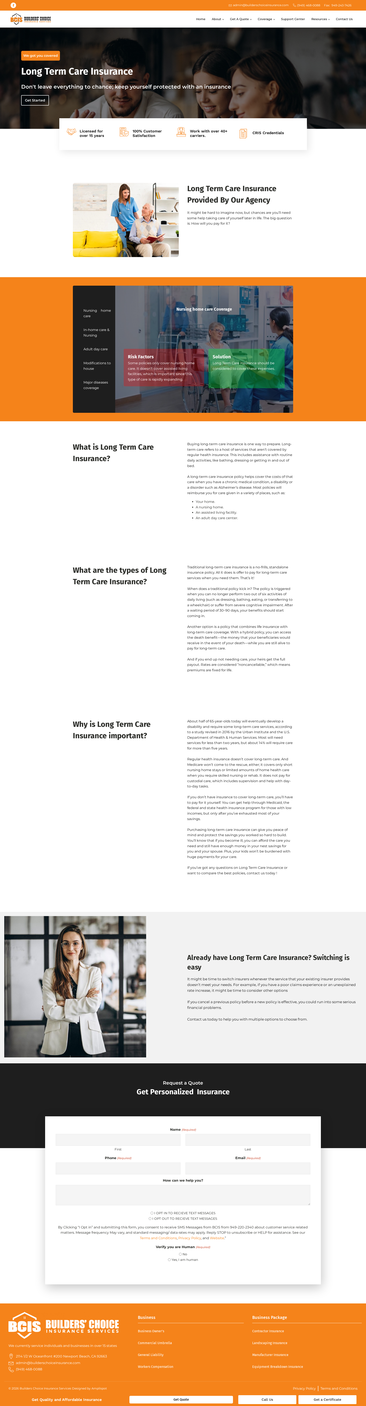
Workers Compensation (155, 1367)
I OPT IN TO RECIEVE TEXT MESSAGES (184, 1213)
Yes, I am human (185, 1260)
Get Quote (181, 1400)
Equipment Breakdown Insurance (277, 1367)
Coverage (265, 19)
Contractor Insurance (268, 1331)
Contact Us (344, 19)
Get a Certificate (327, 1400)
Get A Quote (239, 19)
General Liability (151, 1355)
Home (200, 19)
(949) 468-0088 (308, 5)
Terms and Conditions (158, 1238)
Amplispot (99, 1388)
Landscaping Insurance (269, 1343)
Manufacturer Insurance (270, 1355)
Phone (118, 1158)
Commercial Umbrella (155, 1343)
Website (217, 1238)
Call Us (267, 1400)
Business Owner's (151, 1331)
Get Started (35, 100)
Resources (319, 19)
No (185, 1254)
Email (248, 1158)
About (216, 19)
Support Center (293, 19)
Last (248, 1149)
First (118, 1149)
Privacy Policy (189, 1238)
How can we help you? (183, 1180)
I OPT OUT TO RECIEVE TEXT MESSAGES (184, 1219)
